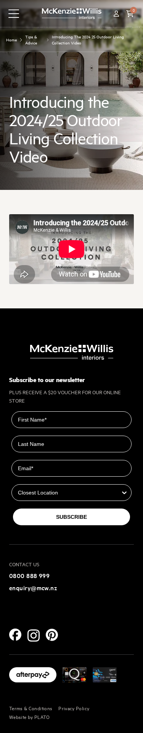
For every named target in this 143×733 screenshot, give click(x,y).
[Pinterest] (52, 635)
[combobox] (69, 493)
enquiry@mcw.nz (33, 587)
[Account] (116, 14)
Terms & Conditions (30, 708)
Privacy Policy (73, 708)
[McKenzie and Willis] (71, 13)
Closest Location (33, 479)
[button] (130, 14)
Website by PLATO (29, 716)
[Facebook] (15, 635)
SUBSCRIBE (71, 517)
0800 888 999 (29, 575)
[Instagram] (33, 636)
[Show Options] (124, 493)
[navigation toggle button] (13, 13)
